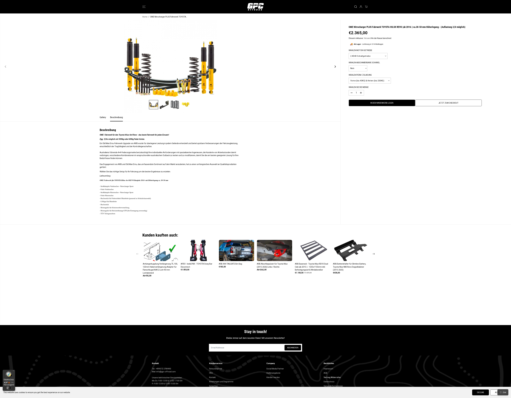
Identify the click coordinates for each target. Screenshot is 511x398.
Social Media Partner (275, 369)
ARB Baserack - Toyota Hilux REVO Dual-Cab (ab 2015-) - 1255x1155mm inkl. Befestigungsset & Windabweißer (312, 267)
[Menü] (13, 371)
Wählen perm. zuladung (360, 75)
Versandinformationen (333, 386)
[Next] (335, 67)
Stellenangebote (273, 373)
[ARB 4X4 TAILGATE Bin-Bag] (236, 250)
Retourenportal (215, 369)
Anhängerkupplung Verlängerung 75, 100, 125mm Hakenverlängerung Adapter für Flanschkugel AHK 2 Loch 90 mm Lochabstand (160, 268)
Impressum (328, 369)
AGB (325, 373)
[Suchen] (355, 6)
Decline (480, 392)
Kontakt (212, 377)
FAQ (211, 373)
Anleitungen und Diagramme (221, 382)
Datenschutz (329, 382)
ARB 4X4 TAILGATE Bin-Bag (230, 264)
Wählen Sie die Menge (359, 87)
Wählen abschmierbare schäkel (364, 62)
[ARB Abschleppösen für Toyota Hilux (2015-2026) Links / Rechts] (274, 250)
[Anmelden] (360, 6)
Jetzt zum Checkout (448, 103)
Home (144, 17)
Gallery (103, 117)
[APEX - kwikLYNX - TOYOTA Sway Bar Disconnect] (198, 250)
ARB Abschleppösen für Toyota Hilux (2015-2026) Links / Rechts (272, 265)
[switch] (9, 387)
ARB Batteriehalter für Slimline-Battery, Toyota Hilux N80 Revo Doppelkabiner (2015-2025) (349, 267)
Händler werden (273, 377)
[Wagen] (366, 6)
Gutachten (213, 386)
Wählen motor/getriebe (360, 50)
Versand (367, 38)
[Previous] (6, 67)
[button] (144, 6)
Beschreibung (116, 117)
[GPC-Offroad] (255, 6)
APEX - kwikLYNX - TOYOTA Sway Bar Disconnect (196, 265)
